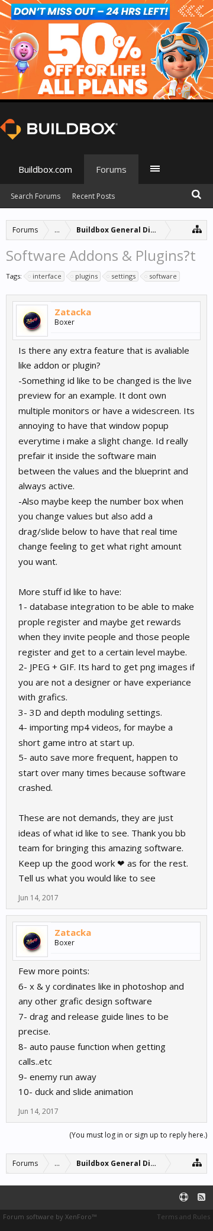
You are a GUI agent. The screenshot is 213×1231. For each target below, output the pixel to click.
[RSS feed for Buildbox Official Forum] (201, 1198)
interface (47, 276)
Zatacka (72, 312)
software (163, 276)
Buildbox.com (45, 169)
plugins (86, 276)
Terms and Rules (183, 1216)
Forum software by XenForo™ (49, 1216)
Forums (111, 169)
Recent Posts (93, 196)
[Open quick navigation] (197, 228)
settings (123, 276)
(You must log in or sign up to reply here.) (138, 1135)
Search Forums (35, 196)
